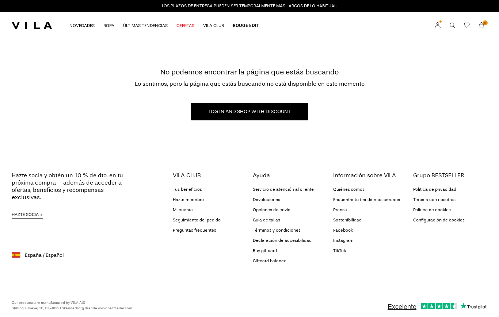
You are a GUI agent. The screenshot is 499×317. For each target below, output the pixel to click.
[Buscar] (452, 25)
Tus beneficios (187, 189)
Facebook (343, 230)
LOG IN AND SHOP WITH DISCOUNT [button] (250, 111)
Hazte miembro (188, 199)
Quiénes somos (349, 189)
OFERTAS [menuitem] (185, 25)
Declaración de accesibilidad (282, 240)
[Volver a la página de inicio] (32, 25)
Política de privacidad (434, 189)
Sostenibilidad (347, 220)
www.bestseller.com (115, 308)
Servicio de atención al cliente (283, 189)
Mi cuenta (183, 209)
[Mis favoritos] (467, 25)
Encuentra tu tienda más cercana (366, 199)
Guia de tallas (266, 220)
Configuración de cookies (439, 220)
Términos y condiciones (277, 230)
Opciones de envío (271, 209)
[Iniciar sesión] (437, 25)
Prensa (340, 209)
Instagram (343, 240)
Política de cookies (432, 209)
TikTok (339, 250)
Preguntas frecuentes (194, 230)
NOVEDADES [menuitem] (82, 25)
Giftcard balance (269, 260)
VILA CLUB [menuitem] (213, 25)
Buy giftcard (265, 250)
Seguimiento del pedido (197, 220)
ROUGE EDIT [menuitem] (246, 25)
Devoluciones (266, 199)
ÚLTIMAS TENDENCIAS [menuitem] (145, 25)
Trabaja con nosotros (434, 199)
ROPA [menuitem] (108, 25)
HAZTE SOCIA (25, 214)
